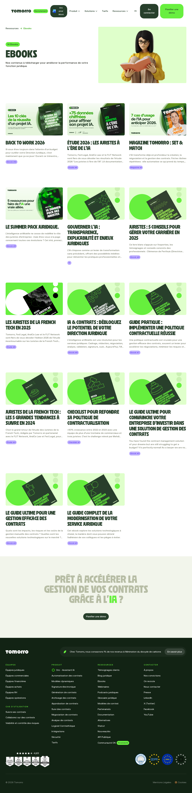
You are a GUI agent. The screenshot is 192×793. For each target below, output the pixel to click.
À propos (148, 670)
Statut (101, 726)
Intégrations (58, 731)
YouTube (148, 714)
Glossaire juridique (107, 698)
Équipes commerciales (17, 675)
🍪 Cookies (181, 782)
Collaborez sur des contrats (20, 717)
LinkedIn (148, 698)
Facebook (149, 709)
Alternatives (104, 720)
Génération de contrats (64, 692)
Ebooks (101, 681)
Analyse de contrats (62, 720)
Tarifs (105, 11)
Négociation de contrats (65, 714)
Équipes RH (11, 692)
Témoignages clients (109, 670)
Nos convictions (152, 675)
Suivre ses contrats (16, 712)
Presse (147, 692)
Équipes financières (16, 681)
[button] (74, 11)
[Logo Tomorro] (21, 11)
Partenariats (104, 709)
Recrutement (40, 11)
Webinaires (103, 686)
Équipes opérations (16, 698)
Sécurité (56, 737)
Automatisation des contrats (67, 675)
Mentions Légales (162, 782)
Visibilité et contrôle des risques (22, 723)
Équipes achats (14, 686)
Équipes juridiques (15, 670)
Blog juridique (105, 675)
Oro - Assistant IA (65, 670)
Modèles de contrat (108, 703)
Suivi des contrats (61, 709)
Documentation (106, 714)
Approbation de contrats (65, 703)
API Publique (104, 737)
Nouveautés (104, 731)
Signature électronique (64, 686)
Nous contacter (152, 686)
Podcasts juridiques (108, 692)
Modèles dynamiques (63, 681)
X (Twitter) (149, 703)
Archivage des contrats (64, 698)
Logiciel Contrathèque (63, 726)
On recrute (149, 681)
